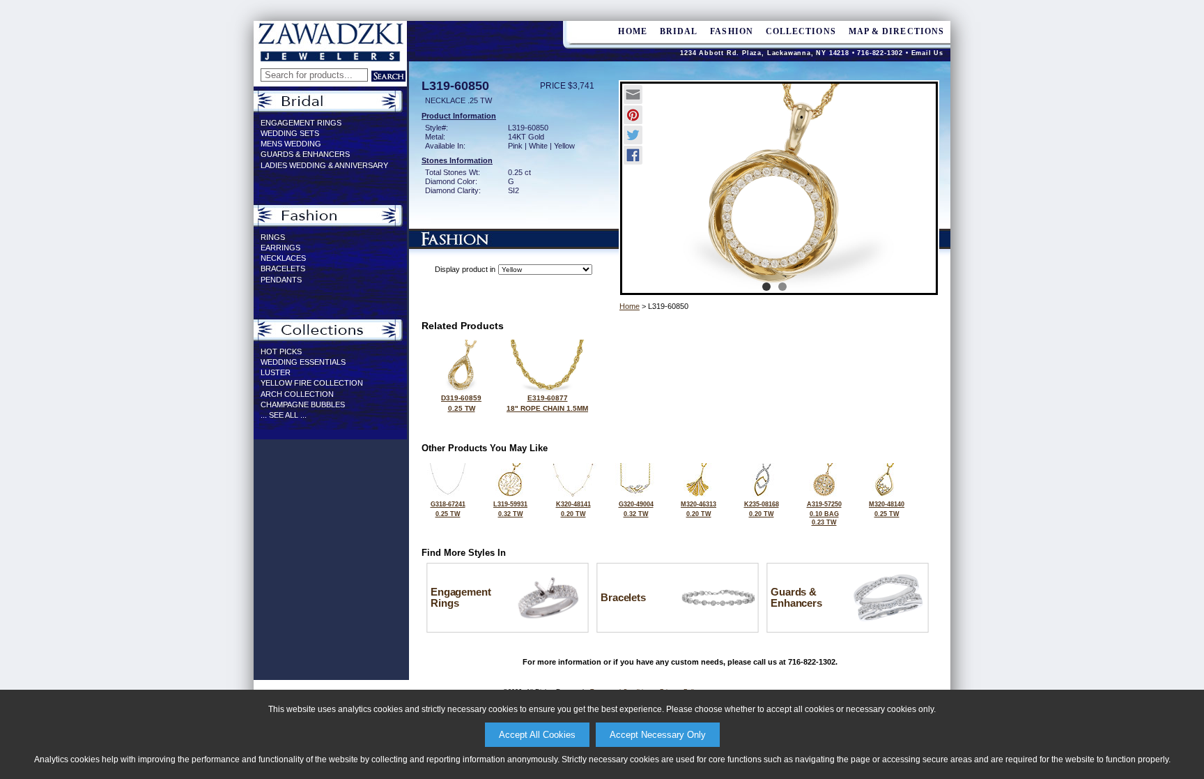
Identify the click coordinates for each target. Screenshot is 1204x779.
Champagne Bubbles (303, 404)
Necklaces (283, 258)
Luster (276, 372)
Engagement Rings (301, 123)
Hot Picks (281, 351)
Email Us (927, 53)
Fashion (731, 31)
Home (629, 306)
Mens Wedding (291, 143)
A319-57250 (824, 513)
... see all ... (284, 415)
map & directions (896, 31)
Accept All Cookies (537, 734)
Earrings (280, 247)
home (632, 31)
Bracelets (283, 268)
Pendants (281, 279)
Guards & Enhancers (305, 154)
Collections (801, 31)
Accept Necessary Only (658, 734)
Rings (273, 237)
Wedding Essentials (303, 362)
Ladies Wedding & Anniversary (324, 165)
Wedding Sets (290, 133)
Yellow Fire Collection (312, 383)
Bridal (678, 31)
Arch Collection (297, 394)
